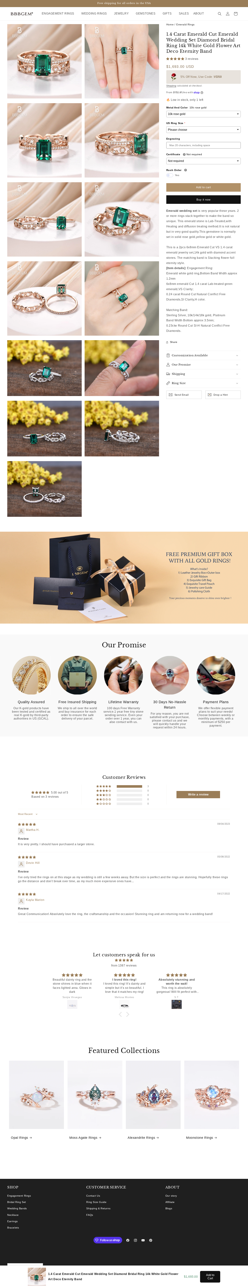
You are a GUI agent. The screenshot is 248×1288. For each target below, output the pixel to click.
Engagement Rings (19, 1195)
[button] (59, 14)
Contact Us (93, 1195)
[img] (27, 824)
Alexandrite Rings (141, 1137)
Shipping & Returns (98, 1208)
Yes (177, 175)
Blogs (168, 1208)
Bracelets (13, 1227)
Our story (171, 1195)
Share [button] (173, 342)
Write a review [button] (198, 794)
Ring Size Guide (96, 1202)
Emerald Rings (185, 24)
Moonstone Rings (199, 1137)
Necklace (13, 1214)
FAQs (89, 1214)
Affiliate (170, 1202)
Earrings (12, 1221)
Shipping (171, 86)
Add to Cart (210, 1276)
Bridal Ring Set (16, 1202)
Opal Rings (19, 1137)
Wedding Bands (17, 1208)
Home (170, 24)
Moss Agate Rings (83, 1137)
